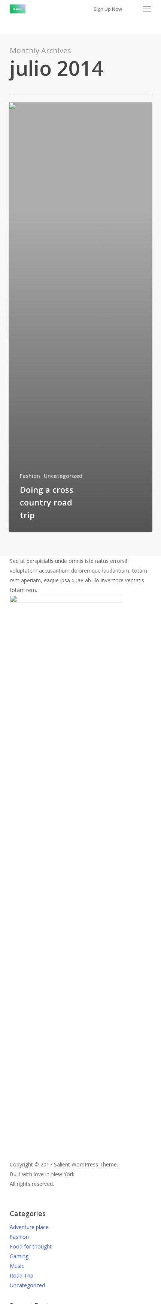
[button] (147, 9)
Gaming (19, 1256)
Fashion (30, 475)
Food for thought (31, 1246)
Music (17, 1265)
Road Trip (21, 1275)
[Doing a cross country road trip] (80, 317)
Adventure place (29, 1227)
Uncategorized (63, 475)
